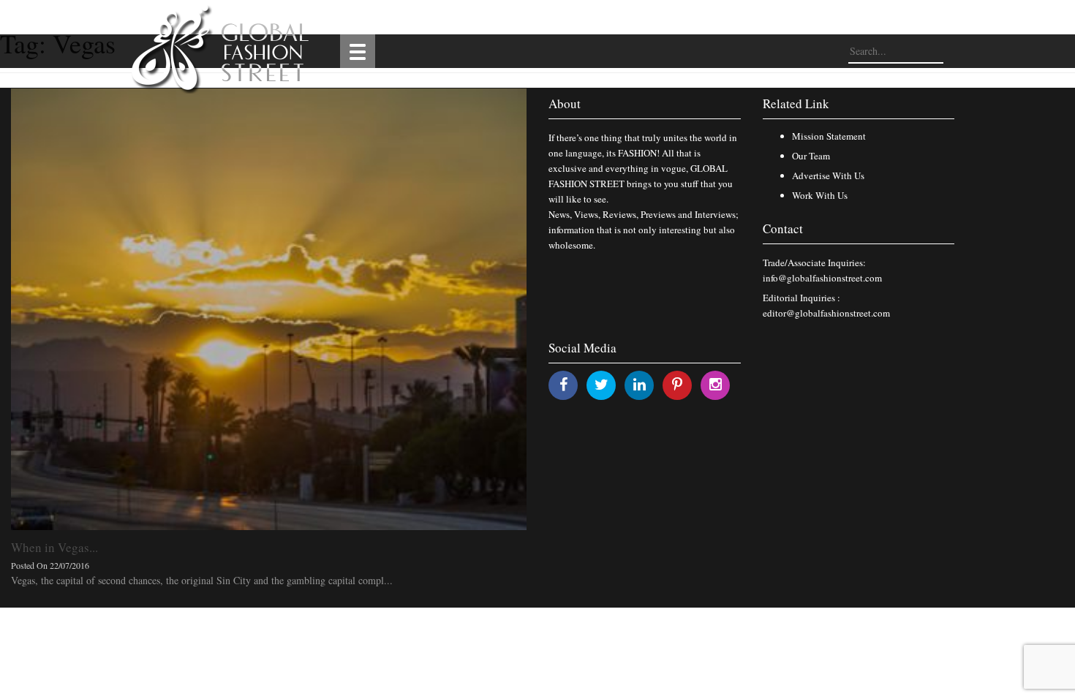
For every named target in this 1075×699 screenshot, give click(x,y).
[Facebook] (563, 384)
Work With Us (820, 195)
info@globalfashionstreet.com (822, 277)
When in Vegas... (54, 547)
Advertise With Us (828, 175)
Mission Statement (829, 136)
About (564, 103)
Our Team (811, 155)
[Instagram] (715, 384)
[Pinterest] (677, 384)
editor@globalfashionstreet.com (826, 313)
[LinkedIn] (639, 384)
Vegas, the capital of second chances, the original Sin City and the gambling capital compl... (202, 580)
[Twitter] (601, 384)
